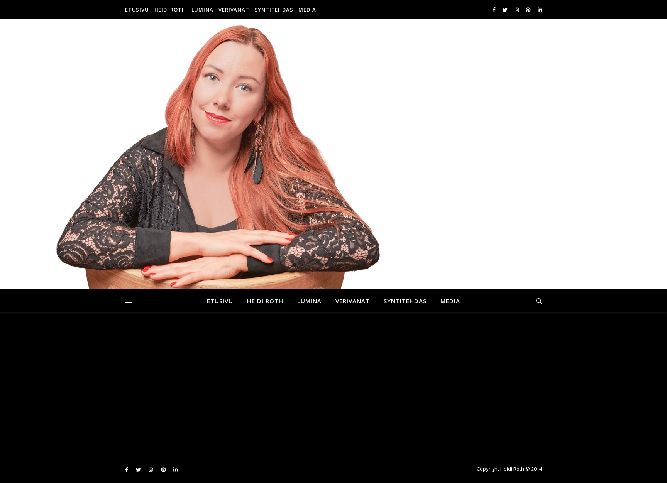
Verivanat (233, 9)
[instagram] (517, 9)
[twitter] (506, 9)
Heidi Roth (170, 9)
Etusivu (137, 9)
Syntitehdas (274, 9)
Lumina (202, 9)
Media (307, 9)
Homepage (467, 399)
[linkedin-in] (540, 9)
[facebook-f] (495, 9)
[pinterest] (529, 9)
